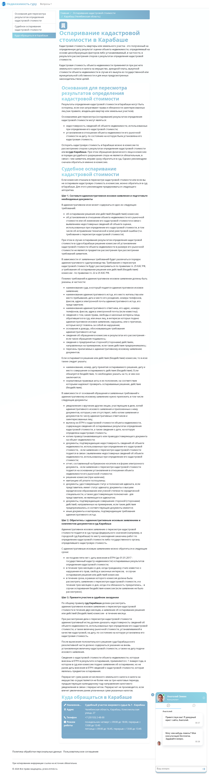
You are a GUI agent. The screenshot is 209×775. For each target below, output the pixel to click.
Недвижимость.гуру (21, 4)
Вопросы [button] (45, 4)
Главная (64, 13)
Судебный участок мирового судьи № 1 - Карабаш (115, 704)
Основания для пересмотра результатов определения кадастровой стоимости (30, 17)
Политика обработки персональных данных (37, 751)
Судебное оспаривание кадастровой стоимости (28, 28)
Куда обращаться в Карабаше (31, 35)
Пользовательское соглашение (80, 751)
